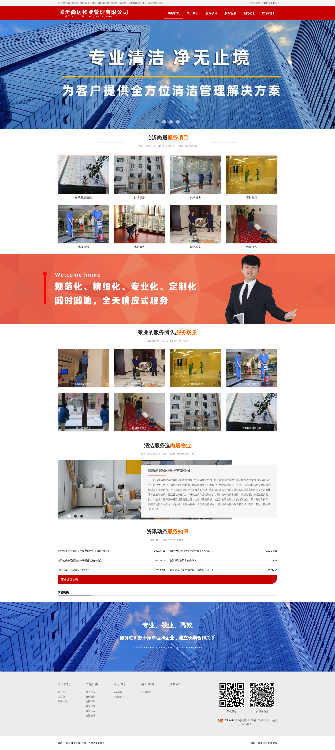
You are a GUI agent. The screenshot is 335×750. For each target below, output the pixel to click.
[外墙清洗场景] (195, 412)
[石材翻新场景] (195, 368)
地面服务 (90, 706)
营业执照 (62, 701)
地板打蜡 (90, 701)
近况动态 (119, 684)
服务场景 (230, 13)
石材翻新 (90, 696)
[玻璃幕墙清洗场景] (251, 412)
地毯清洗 (90, 715)
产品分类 (91, 684)
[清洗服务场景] (139, 368)
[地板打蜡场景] (251, 368)
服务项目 (211, 13)
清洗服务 (90, 710)
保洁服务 (90, 692)
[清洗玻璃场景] (83, 412)
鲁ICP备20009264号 (258, 720)
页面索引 (175, 684)
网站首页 (174, 13)
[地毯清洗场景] (139, 412)
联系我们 (268, 13)
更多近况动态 (165, 579)
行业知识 (118, 696)
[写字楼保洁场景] (83, 368)
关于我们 (193, 13)
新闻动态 (249, 13)
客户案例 (147, 684)
